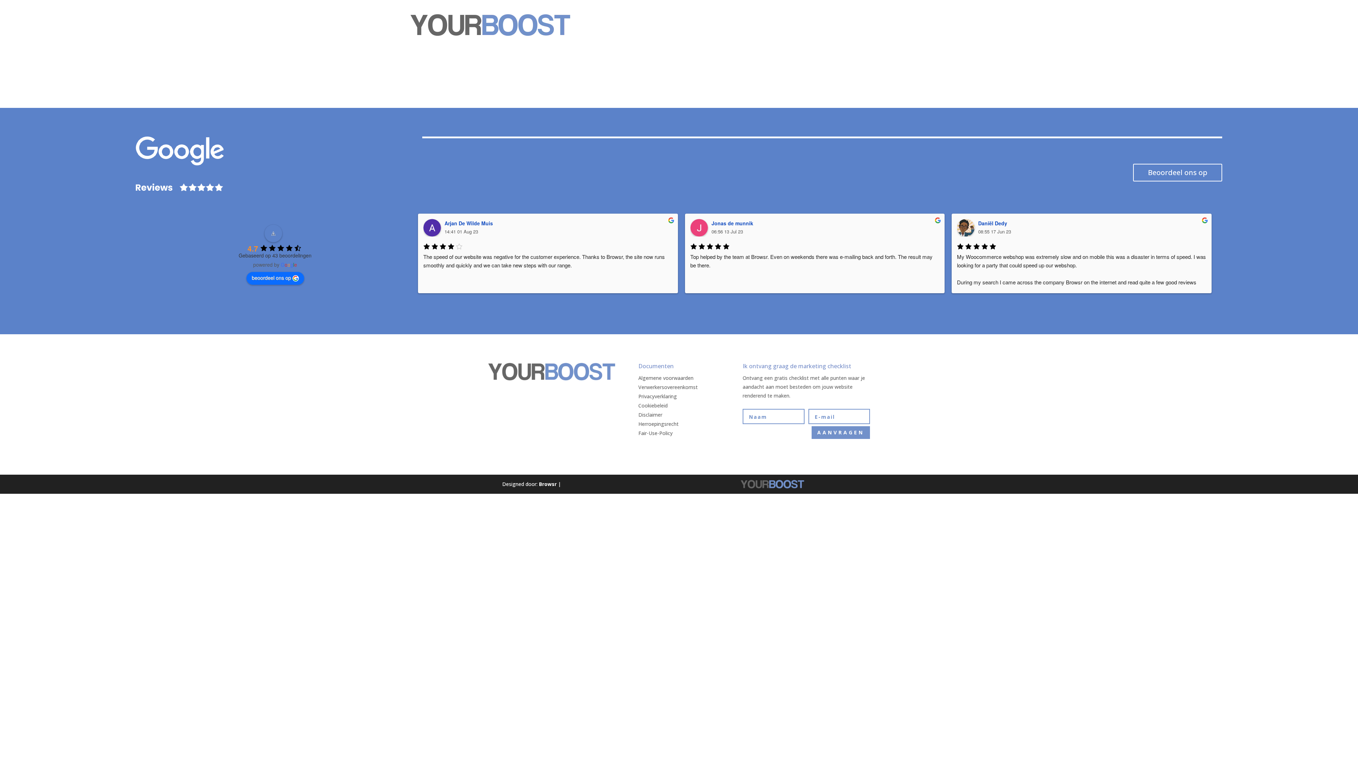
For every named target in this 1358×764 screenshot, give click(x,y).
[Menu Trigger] (926, 16)
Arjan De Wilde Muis (469, 223)
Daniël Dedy (992, 223)
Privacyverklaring (657, 396)
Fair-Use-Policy (655, 433)
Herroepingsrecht (658, 424)
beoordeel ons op (271, 277)
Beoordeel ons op (1177, 172)
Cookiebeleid (653, 405)
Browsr (548, 484)
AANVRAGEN (840, 432)
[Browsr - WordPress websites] (557, 484)
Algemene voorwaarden (665, 378)
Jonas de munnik (732, 223)
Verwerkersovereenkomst (668, 387)
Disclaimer (650, 414)
